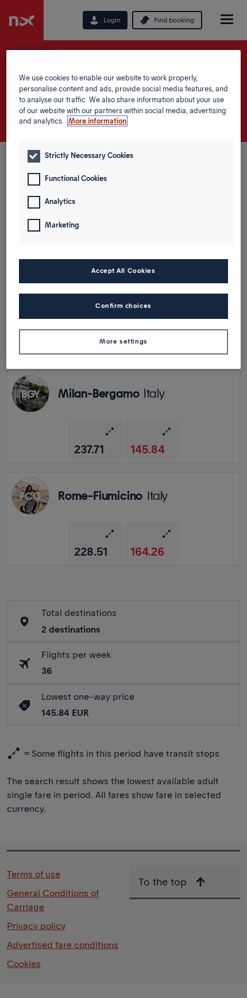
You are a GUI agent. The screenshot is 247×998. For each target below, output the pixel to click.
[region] (123, 209)
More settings (123, 341)
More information (97, 121)
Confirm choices (123, 306)
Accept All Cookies (123, 271)
